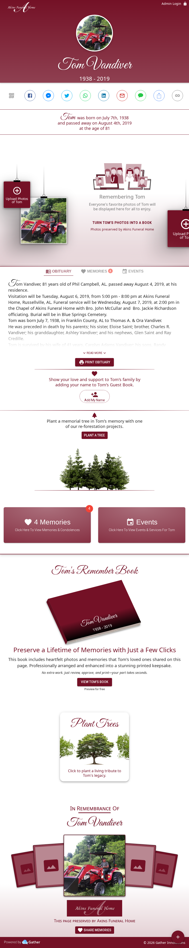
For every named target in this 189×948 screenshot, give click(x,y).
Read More (94, 353)
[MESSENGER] (48, 95)
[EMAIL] (122, 95)
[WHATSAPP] (85, 95)
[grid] (94, 208)
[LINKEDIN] (103, 95)
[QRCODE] (11, 95)
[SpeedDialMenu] (177, 937)
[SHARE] (159, 95)
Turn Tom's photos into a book (122, 223)
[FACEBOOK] (29, 95)
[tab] (58, 271)
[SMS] (140, 95)
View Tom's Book (94, 682)
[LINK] (177, 95)
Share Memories (97, 930)
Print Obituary (97, 362)
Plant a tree (94, 435)
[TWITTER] (66, 95)
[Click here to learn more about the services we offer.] (94, 909)
